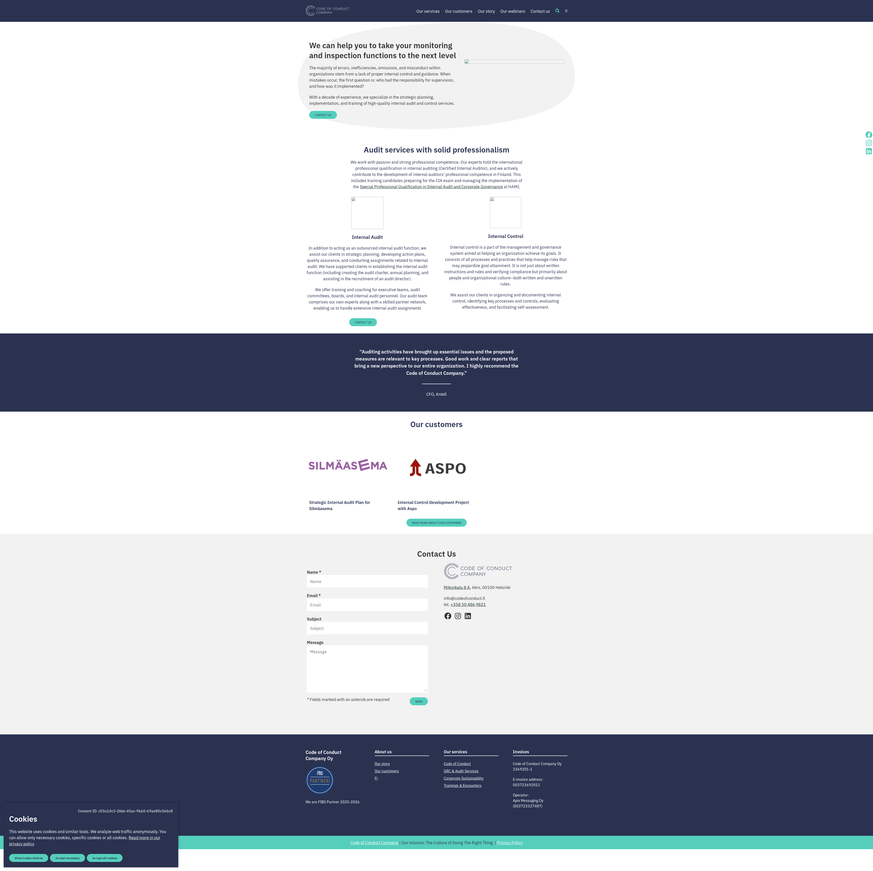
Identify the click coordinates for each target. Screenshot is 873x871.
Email (314, 595)
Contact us (540, 11)
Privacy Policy (510, 842)
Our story (486, 11)
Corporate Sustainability (464, 778)
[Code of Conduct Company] (327, 11)
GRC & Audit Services (461, 770)
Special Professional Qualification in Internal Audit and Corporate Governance (431, 186)
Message (315, 642)
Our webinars (512, 11)
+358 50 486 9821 (468, 604)
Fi (566, 10)
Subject (314, 619)
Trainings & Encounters (463, 785)
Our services (428, 11)
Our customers (458, 11)
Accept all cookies (104, 858)
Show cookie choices (29, 858)
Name (314, 572)
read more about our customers (436, 523)
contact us (323, 115)
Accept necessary (67, 858)
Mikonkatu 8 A (457, 587)
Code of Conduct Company (374, 842)
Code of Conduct (457, 763)
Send (418, 701)
